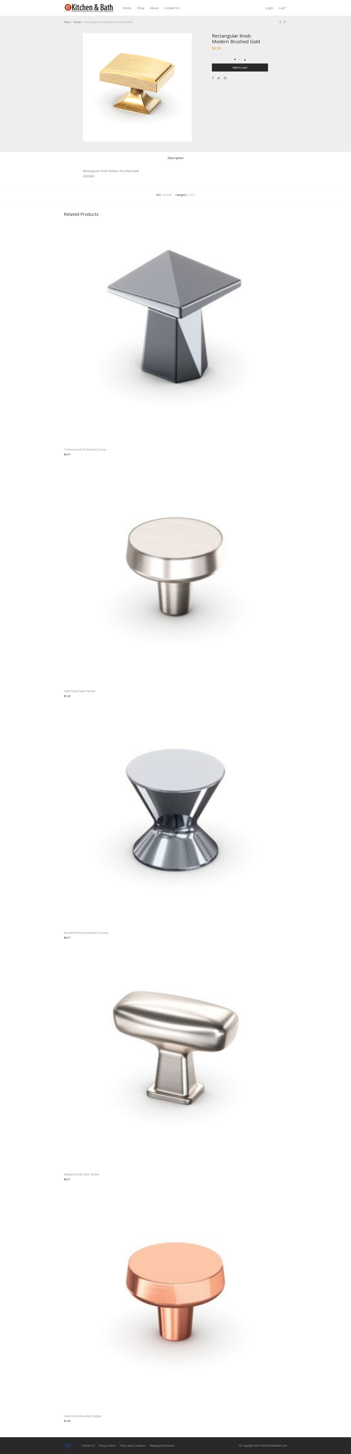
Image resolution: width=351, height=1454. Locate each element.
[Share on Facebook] (213, 78)
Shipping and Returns (162, 1445)
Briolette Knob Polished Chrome (86, 933)
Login (269, 8)
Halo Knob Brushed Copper (83, 1416)
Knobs (77, 22)
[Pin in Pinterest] (225, 78)
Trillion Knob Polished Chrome (85, 450)
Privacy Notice (107, 1445)
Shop (140, 8)
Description (176, 158)
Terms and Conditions (133, 1445)
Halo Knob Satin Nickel (79, 691)
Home (127, 8)
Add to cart (240, 67)
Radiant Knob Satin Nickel (81, 1174)
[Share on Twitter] (218, 78)
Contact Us (171, 8)
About (154, 8)
